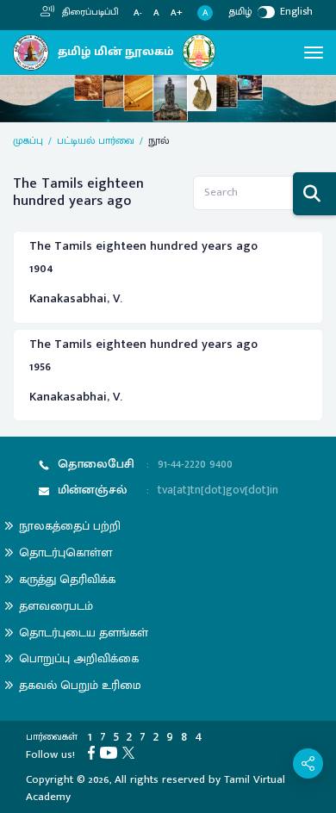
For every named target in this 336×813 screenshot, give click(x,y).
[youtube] (111, 751)
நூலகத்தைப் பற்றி (70, 526)
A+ (177, 13)
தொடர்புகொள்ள (65, 552)
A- (138, 13)
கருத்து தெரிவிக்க (67, 579)
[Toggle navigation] (313, 52)
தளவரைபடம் (56, 606)
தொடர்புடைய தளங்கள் (83, 633)
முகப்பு (28, 140)
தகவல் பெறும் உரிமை (80, 685)
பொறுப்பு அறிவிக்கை (79, 658)
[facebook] (94, 751)
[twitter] (131, 751)
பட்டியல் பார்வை (95, 140)
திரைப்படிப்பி (89, 12)
